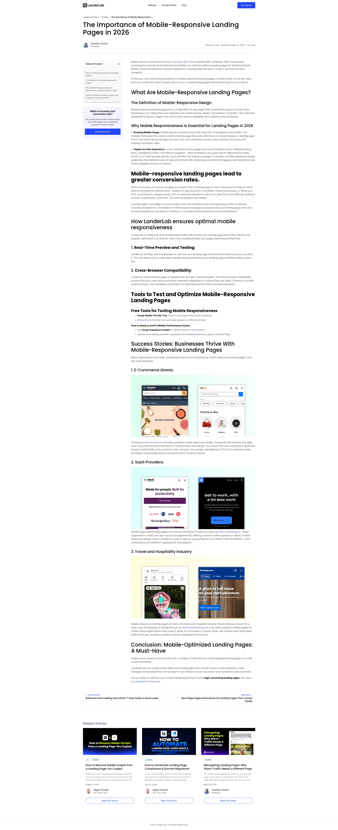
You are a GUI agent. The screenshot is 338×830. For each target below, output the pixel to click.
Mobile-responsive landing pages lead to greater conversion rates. (102, 96)
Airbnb (186, 627)
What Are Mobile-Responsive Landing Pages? (102, 74)
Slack (222, 531)
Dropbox (236, 531)
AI (88, 760)
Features (152, 5)
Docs (184, 5)
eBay (171, 442)
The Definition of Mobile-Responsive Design (101, 81)
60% (186, 61)
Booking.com (202, 627)
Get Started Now (102, 131)
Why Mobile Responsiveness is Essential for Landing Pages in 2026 (101, 89)
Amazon (158, 442)
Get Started (246, 5)
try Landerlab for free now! (145, 681)
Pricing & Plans (169, 5)
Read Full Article (110, 800)
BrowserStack (144, 320)
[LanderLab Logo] (93, 5)
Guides (96, 760)
